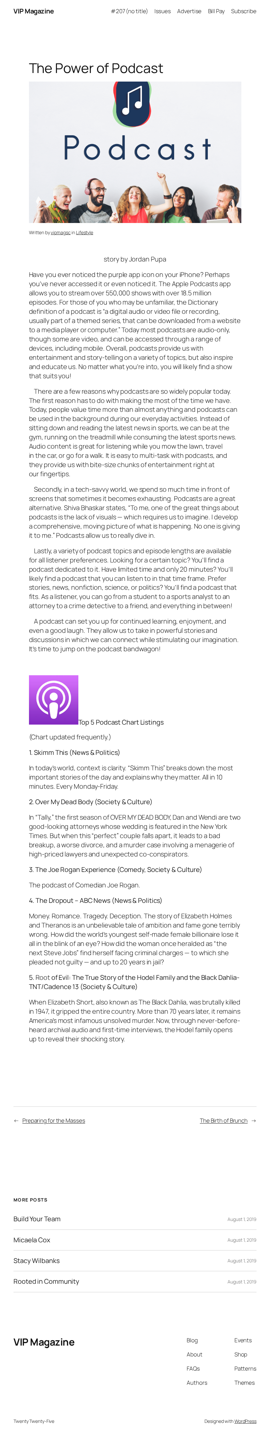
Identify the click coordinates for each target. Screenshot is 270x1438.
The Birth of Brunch (224, 1120)
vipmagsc (60, 232)
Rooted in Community (46, 1281)
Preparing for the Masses (53, 1120)
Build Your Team (37, 1219)
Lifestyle (84, 232)
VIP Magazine (34, 11)
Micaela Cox (32, 1240)
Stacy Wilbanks (37, 1260)
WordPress (245, 1421)
